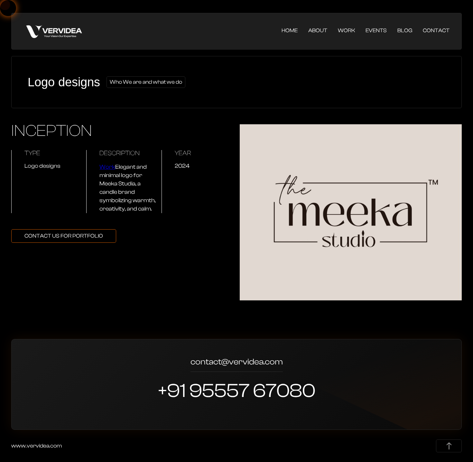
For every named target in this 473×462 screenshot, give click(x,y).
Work (346, 30)
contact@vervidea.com (236, 363)
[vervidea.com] (54, 31)
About (317, 30)
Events (376, 30)
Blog (404, 30)
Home (290, 30)
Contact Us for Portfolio (63, 236)
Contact (436, 30)
